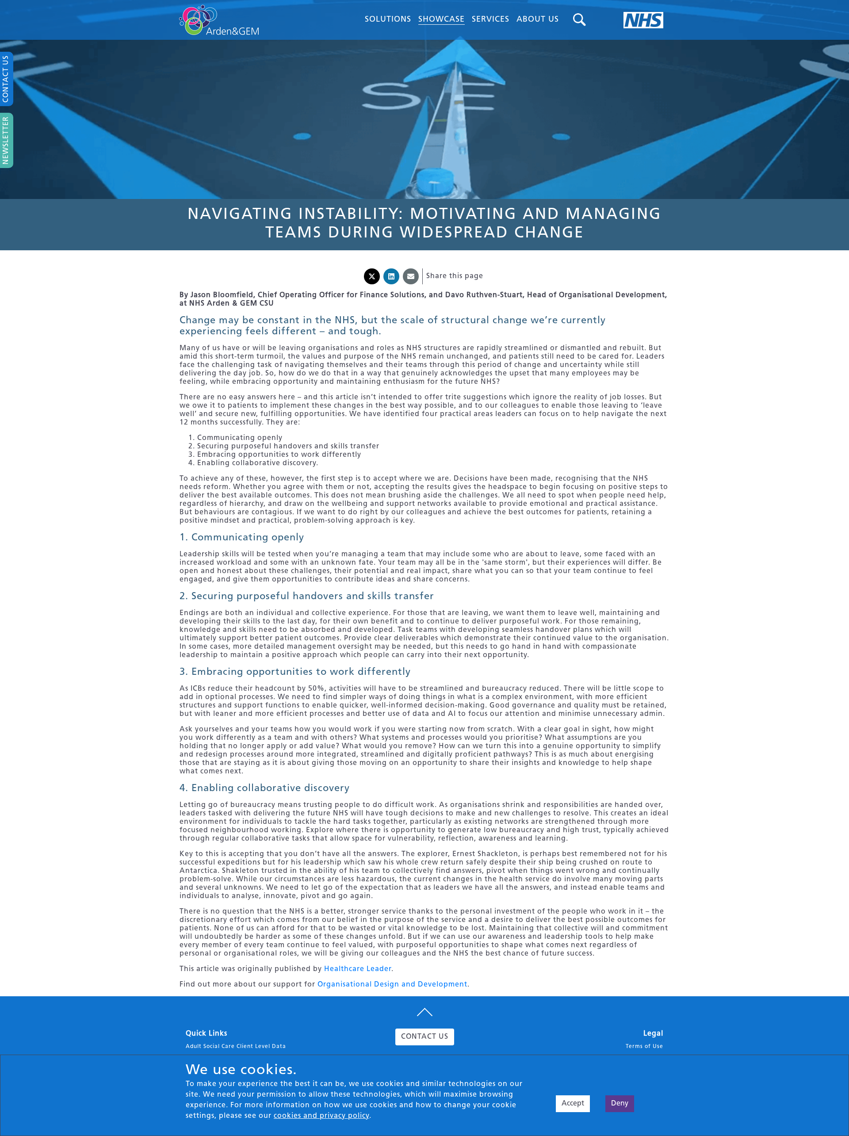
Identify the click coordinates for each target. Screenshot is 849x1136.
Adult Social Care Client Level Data (236, 1046)
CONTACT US (424, 1036)
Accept (573, 1103)
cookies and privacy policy (321, 1116)
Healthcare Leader (357, 969)
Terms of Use (644, 1046)
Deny (619, 1103)
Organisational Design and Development (392, 984)
